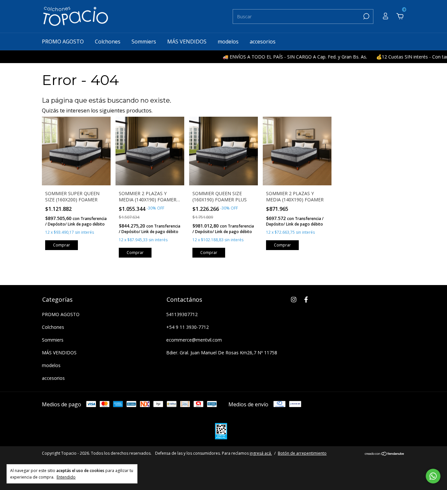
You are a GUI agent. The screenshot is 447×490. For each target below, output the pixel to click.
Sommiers (144, 41)
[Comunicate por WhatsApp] (433, 476)
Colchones (107, 41)
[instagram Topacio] (294, 299)
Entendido (66, 477)
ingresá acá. (261, 453)
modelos (228, 41)
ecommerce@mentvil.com (194, 340)
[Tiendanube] (384, 454)
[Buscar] (366, 16)
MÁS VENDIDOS (186, 41)
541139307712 (182, 314)
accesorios (263, 41)
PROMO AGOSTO (63, 41)
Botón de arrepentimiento (302, 453)
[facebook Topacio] (306, 299)
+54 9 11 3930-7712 (187, 327)
